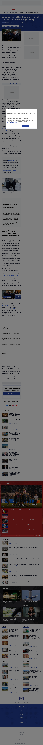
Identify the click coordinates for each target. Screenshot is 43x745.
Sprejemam (25, 125)
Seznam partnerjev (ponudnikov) (12, 122)
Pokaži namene (17, 125)
